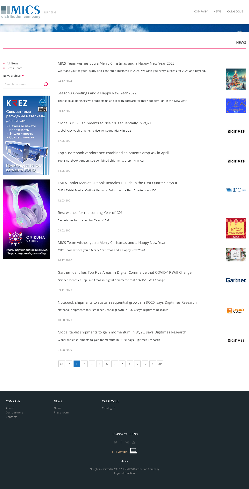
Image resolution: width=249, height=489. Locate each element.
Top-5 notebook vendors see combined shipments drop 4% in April (113, 152)
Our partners (14, 412)
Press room (61, 412)
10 (144, 364)
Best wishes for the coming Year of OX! (90, 212)
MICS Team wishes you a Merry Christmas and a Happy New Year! (112, 242)
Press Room (14, 68)
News (57, 408)
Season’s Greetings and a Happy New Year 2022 (97, 93)
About (10, 408)
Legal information (124, 473)
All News (12, 63)
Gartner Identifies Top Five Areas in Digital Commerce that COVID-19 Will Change (125, 272)
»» (160, 363)
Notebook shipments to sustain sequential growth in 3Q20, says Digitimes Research (127, 302)
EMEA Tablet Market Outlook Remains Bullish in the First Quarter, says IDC (119, 182)
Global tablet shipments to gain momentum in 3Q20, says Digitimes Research (122, 332)
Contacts (11, 417)
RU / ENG (50, 12)
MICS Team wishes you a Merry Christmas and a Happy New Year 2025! (117, 63)
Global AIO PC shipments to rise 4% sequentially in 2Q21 (105, 123)
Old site (124, 461)
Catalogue (108, 408)
